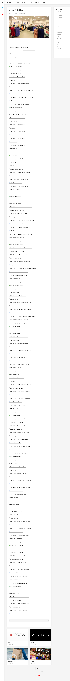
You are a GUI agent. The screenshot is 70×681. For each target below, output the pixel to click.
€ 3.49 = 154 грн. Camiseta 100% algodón (18, 453)
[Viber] (2, 10)
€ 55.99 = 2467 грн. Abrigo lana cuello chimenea (20, 542)
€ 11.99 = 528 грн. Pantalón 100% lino (17, 466)
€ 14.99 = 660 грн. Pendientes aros (17, 138)
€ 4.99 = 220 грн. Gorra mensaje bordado (18, 357)
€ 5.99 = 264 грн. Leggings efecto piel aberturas (20, 165)
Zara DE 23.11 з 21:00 (12, 661)
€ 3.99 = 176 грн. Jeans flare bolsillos (17, 371)
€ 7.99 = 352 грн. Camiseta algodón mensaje (19, 432)
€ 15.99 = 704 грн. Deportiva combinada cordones (20, 248)
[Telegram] (2, 7)
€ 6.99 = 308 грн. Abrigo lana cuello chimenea (19, 419)
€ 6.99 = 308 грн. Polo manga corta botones (19, 535)
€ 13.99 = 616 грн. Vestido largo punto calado (19, 227)
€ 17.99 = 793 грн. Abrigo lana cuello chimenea (20, 549)
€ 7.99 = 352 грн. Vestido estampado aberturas (20, 302)
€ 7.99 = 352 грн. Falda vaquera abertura (18, 336)
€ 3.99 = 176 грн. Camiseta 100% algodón (18, 412)
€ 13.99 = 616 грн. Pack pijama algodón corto (19, 63)
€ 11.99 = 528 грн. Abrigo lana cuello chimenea (20, 528)
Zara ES (32, 642)
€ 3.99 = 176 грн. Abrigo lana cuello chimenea (19, 446)
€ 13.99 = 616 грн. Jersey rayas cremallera (19, 70)
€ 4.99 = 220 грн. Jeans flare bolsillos (17, 159)
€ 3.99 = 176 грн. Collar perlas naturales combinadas (21, 111)
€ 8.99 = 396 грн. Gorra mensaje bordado (18, 343)
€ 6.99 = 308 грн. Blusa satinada (16, 377)
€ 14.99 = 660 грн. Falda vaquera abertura (18, 501)
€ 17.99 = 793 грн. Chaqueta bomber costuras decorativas (22, 268)
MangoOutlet (22, 13)
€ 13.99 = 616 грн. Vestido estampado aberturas (20, 384)
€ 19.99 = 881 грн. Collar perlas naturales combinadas (21, 220)
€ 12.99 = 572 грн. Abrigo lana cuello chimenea (20, 480)
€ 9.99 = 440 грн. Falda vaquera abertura (18, 289)
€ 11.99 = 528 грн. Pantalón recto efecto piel (19, 364)
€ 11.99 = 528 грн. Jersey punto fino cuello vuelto (20, 206)
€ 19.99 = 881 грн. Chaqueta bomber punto (19, 83)
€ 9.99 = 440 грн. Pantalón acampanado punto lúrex (21, 97)
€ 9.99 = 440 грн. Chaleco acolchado (17, 460)
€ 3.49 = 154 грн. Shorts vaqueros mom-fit (18, 213)
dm (57, 44)
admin (17, 13)
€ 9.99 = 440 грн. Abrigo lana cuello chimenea (19, 487)
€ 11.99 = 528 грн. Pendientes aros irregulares (19, 172)
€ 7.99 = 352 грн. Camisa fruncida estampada (19, 391)
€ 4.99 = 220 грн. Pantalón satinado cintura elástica (20, 309)
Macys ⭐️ (10, 642)
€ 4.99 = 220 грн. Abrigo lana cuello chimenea (19, 521)
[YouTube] (2, 14)
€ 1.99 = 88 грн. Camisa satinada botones (18, 583)
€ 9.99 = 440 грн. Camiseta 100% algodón (18, 473)
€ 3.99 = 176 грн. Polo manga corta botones (19, 508)
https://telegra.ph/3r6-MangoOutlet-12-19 (18, 57)
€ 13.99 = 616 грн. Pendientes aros (17, 117)
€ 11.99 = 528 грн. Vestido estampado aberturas (20, 350)
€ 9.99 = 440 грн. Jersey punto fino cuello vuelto (20, 261)
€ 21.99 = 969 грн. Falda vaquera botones (18, 590)
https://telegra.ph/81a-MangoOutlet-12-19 (18, 47)
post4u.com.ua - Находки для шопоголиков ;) (26, 2)
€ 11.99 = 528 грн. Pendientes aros (17, 124)
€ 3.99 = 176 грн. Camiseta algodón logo (18, 323)
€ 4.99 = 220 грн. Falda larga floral (17, 145)
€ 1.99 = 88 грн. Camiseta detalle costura (18, 152)
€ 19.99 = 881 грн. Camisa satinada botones (19, 569)
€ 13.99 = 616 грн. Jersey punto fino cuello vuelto (20, 282)
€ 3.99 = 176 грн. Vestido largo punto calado (19, 104)
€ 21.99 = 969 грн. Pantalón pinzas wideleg (19, 254)
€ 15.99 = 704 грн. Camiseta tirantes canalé (19, 596)
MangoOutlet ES (59, 11)
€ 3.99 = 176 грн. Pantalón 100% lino (17, 405)
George (32, 661)
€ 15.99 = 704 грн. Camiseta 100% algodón (19, 439)
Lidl (57, 28)
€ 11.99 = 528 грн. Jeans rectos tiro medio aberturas (21, 90)
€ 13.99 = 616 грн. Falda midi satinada (17, 295)
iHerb (58, 13)
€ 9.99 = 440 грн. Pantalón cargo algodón (18, 186)
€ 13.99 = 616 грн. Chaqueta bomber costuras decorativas (22, 316)
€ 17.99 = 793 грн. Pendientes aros (17, 131)
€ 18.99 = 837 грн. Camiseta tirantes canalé (19, 603)
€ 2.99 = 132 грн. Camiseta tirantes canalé (18, 576)
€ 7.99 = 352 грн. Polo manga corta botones (19, 425)
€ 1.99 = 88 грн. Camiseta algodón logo (18, 275)
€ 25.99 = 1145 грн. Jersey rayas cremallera (19, 200)
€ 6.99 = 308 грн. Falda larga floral (17, 76)
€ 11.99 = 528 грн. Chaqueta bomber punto (19, 193)
